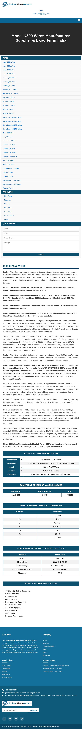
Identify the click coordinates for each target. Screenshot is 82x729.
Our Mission (6, 668)
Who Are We (6, 665)
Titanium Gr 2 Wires (9, 145)
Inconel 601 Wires (9, 66)
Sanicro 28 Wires (8, 164)
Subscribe (33, 710)
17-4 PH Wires (8, 176)
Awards (4, 671)
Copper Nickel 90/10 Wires (12, 184)
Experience (6, 674)
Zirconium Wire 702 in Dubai (52, 671)
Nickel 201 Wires (8, 113)
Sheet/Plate (8, 208)
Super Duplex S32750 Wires (12, 125)
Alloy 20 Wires (7, 137)
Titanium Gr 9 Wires (9, 152)
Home (45, 640)
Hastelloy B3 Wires (9, 86)
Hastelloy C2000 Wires (10, 93)
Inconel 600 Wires (9, 62)
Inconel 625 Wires (9, 70)
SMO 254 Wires (8, 160)
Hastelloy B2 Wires (9, 82)
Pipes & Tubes (9, 216)
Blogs (44, 652)
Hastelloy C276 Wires (10, 78)
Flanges (7, 204)
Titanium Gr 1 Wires (9, 141)
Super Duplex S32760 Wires (12, 129)
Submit (41, 254)
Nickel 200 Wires (8, 109)
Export (45, 649)
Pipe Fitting (8, 196)
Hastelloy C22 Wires (9, 89)
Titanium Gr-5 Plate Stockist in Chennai (56, 665)
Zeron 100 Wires (8, 133)
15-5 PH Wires (8, 172)
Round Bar (8, 212)
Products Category (49, 646)
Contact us (46, 655)
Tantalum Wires (8, 188)
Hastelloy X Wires (9, 97)
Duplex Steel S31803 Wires (12, 117)
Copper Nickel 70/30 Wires (12, 180)
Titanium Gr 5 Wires (9, 149)
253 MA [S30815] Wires (11, 168)
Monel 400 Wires (8, 101)
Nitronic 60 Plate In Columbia (52, 668)
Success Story (7, 677)
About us (46, 643)
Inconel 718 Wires (9, 74)
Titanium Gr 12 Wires (10, 156)
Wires (6, 220)
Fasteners (7, 200)
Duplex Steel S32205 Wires (12, 121)
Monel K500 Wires (9, 105)
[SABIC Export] (41, 11)
